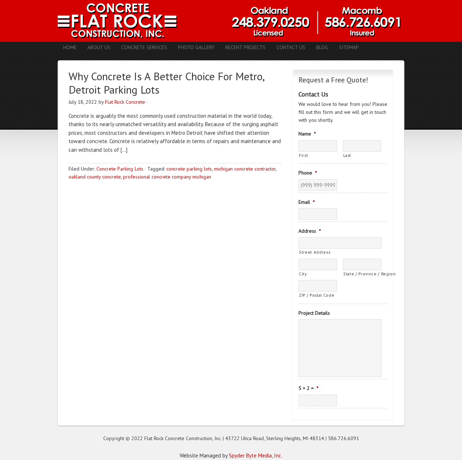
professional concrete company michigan (167, 176)
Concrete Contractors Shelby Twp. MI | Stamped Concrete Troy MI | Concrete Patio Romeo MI (231, 21)
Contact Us (290, 47)
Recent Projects (245, 47)
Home (70, 47)
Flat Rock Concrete (125, 102)
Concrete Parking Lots (119, 168)
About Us (98, 47)
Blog (322, 47)
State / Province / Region (362, 273)
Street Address (314, 252)
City (303, 273)
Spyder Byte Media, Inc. (255, 455)
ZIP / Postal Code (316, 295)
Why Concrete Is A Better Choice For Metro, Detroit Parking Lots (166, 83)
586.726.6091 (343, 438)
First (303, 155)
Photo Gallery (196, 47)
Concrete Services (144, 47)
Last (347, 155)
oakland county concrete (95, 176)
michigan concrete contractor (245, 168)
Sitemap (349, 47)
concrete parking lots (189, 168)
